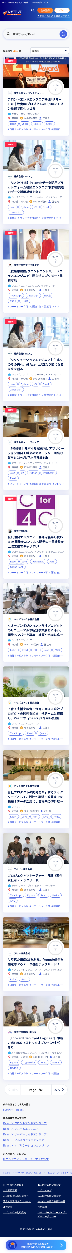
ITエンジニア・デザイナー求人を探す (26, 1159)
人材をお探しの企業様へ (15, 1195)
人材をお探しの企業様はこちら (53, 16)
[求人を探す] (33, 10)
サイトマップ (44, 1190)
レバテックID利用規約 (14, 1212)
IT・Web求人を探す (13, 1184)
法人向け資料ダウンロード (17, 1201)
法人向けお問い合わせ (49, 1195)
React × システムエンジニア (21, 1129)
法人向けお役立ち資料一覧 (51, 1201)
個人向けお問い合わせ (49, 1184)
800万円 (8, 1109)
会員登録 (45, 10)
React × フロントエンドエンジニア (25, 1123)
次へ (57, 1090)
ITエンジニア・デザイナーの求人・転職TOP (22, 1172)
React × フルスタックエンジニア (23, 1140)
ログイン (62, 10)
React (20, 1109)
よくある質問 (10, 1190)
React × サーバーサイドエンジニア (25, 1134)
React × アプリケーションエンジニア (26, 1145)
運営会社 (7, 1206)
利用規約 (42, 1206)
